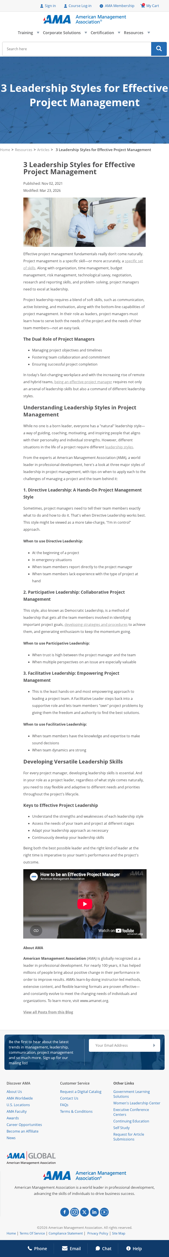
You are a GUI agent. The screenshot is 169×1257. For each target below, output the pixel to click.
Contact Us (69, 1098)
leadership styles (119, 447)
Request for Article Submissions (128, 1137)
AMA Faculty (17, 1111)
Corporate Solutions (65, 34)
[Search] (159, 49)
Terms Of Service (32, 1233)
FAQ (63, 1104)
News (11, 1137)
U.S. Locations (18, 1104)
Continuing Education (131, 1121)
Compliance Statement (66, 1233)
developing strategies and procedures (96, 624)
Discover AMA (18, 1083)
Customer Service (75, 1083)
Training (28, 34)
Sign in (50, 5)
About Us (14, 1091)
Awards (13, 1118)
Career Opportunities (24, 1124)
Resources (136, 34)
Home (5, 149)
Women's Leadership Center (136, 1103)
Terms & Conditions (76, 1111)
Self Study (121, 1127)
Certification (105, 34)
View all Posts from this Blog (48, 1012)
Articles (43, 149)
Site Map (118, 1233)
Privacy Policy (97, 1233)
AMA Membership (119, 5)
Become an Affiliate (23, 1131)
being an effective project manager (83, 381)
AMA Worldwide (20, 1098)
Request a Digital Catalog (80, 1091)
